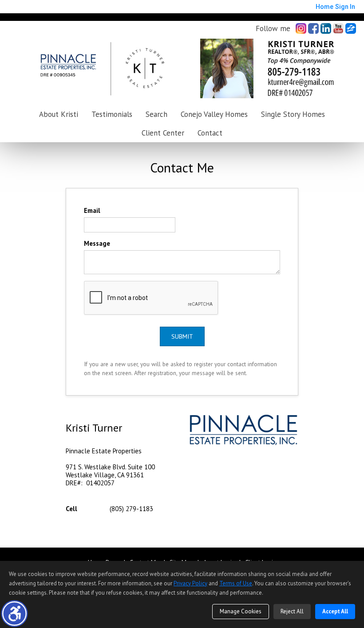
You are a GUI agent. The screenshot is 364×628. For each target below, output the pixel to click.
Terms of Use (235, 583)
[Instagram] (301, 28)
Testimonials (111, 114)
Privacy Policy (190, 583)
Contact (210, 133)
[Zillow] (350, 28)
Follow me (273, 28)
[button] (14, 613)
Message (97, 243)
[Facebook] (313, 28)
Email (92, 210)
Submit (182, 336)
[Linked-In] (325, 28)
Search (156, 114)
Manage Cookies (240, 611)
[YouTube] (338, 28)
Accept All (335, 611)
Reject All (292, 611)
